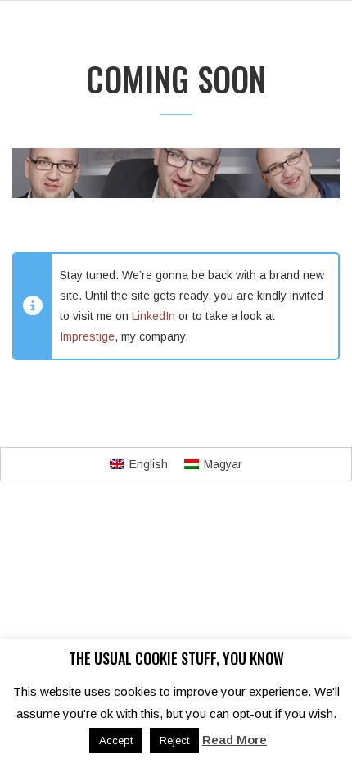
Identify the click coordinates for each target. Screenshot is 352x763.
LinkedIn (153, 316)
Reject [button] (174, 740)
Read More (234, 740)
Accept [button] (116, 740)
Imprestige (87, 336)
